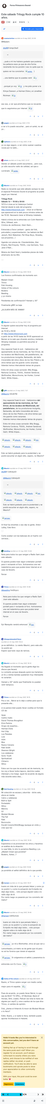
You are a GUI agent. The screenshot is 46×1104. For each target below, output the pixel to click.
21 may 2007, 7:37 (22, 390)
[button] (3, 1101)
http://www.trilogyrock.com (13, 210)
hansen (6, 883)
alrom (6, 160)
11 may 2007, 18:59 (24, 185)
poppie (6, 123)
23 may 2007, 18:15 (23, 697)
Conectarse (19, 1084)
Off (3, 22)
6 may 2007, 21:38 (25, 142)
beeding (7, 551)
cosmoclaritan (9, 38)
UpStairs (7, 142)
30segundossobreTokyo (12, 639)
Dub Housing (8, 789)
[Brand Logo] (5, 5)
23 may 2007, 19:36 (24, 867)
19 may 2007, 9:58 (24, 322)
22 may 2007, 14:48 (23, 587)
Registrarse (8, 1084)
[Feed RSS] (28, 22)
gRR (5, 390)
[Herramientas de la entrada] (43, 116)
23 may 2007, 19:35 (24, 840)
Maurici (6, 185)
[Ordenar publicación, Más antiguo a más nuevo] (4, 29)
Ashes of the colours (11, 979)
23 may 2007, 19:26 (28, 789)
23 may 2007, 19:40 (24, 912)
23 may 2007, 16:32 (24, 663)
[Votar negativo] (38, 116)
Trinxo (6, 587)
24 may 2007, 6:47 (33, 979)
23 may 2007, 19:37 (24, 883)
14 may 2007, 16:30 (24, 272)
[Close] (42, 1037)
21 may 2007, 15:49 (24, 468)
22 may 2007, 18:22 (16, 642)
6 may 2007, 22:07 (23, 160)
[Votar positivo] (30, 116)
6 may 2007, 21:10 (24, 123)
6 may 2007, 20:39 (29, 38)
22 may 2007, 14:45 (25, 551)
